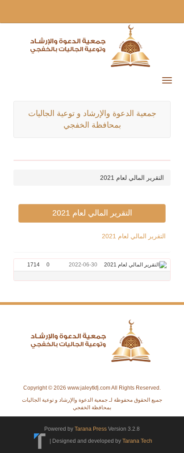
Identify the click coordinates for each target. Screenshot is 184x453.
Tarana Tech (137, 440)
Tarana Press (91, 429)
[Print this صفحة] (22, 265)
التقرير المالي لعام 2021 (134, 236)
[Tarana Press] (40, 440)
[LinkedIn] (90, 10)
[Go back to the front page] (92, 45)
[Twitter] (33, 10)
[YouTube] (76, 10)
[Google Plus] (61, 10)
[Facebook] (47, 10)
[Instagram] (103, 10)
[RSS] (19, 10)
